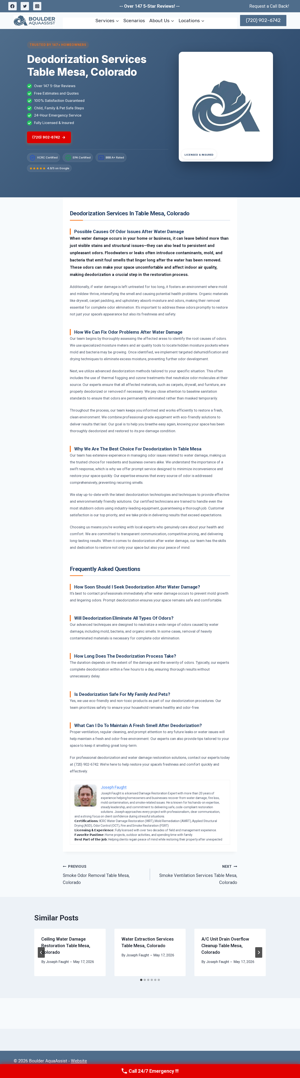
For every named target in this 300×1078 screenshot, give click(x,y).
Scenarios (134, 20)
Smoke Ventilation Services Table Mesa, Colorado (198, 874)
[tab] (141, 980)
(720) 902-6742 (263, 20)
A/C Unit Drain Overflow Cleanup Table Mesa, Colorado (225, 945)
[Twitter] (25, 6)
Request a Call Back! (269, 6)
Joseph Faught (57, 962)
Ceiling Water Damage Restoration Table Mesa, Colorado (65, 945)
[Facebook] (12, 6)
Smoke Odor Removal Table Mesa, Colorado (96, 874)
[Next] (258, 952)
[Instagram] (37, 6)
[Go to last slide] (41, 952)
